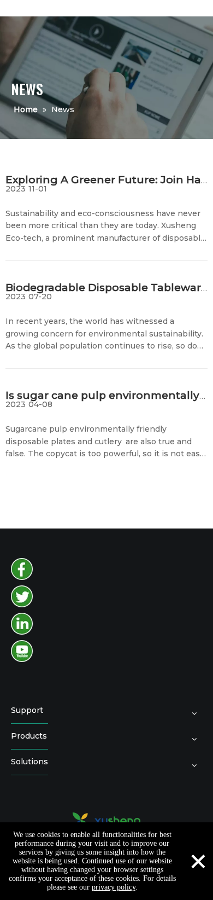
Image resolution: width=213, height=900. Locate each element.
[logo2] (106, 820)
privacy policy (113, 887)
